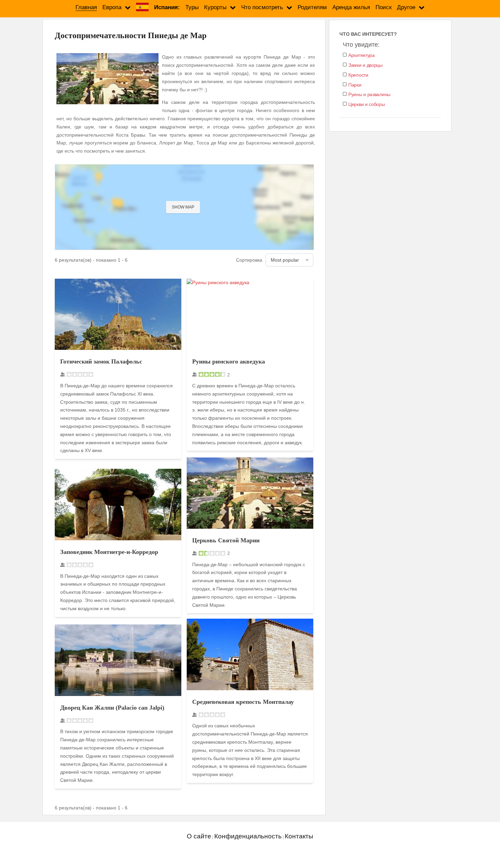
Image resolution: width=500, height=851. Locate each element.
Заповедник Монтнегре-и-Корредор (109, 551)
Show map (183, 207)
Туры (192, 7)
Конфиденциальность (248, 836)
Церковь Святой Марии (226, 540)
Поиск (383, 7)
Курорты (215, 7)
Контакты (299, 836)
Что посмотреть (262, 7)
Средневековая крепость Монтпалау (243, 701)
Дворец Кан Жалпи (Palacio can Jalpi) (112, 707)
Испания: (167, 7)
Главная (86, 7)
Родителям (312, 7)
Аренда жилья (351, 7)
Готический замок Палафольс (101, 361)
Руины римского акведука (228, 361)
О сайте (199, 836)
